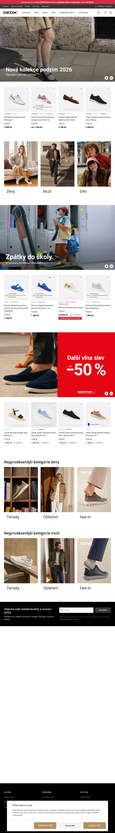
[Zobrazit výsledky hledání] (99, 13)
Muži (45, 12)
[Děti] (94, 169)
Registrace (109, 6)
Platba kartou (9, 797)
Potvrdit (103, 610)
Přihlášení (101, 6)
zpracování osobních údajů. (69, 619)
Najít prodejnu (85, 797)
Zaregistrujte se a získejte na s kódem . (57, 2)
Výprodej (83, 12)
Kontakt (27, 6)
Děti (53, 12)
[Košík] (110, 12)
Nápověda (45, 6)
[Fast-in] (94, 495)
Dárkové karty (67, 12)
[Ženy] (21, 169)
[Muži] (57, 169)
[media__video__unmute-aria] (111, 78)
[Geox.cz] (10, 13)
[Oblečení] (57, 495)
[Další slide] (107, 104)
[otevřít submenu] (40, 13)
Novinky (26, 12)
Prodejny (5, 6)
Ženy (36, 12)
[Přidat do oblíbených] (27, 89)
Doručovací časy (48, 797)
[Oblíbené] (105, 12)
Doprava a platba (16, 6)
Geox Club (36, 6)
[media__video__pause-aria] (106, 78)
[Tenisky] (21, 495)
